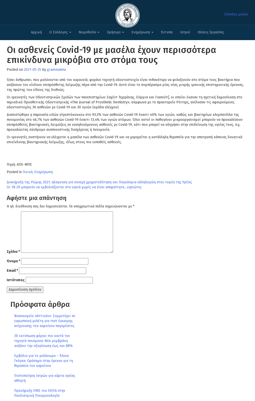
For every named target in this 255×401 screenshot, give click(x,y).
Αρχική (36, 32)
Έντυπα (167, 32)
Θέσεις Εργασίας (211, 32)
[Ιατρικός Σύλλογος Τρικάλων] (127, 14)
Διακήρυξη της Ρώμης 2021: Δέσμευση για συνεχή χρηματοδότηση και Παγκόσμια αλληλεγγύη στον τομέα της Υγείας (99, 182)
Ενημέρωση (141, 32)
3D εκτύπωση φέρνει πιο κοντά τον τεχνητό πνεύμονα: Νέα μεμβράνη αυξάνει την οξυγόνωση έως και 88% (43, 341)
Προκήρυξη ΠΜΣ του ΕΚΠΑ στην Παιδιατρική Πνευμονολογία (39, 393)
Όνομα (13, 261)
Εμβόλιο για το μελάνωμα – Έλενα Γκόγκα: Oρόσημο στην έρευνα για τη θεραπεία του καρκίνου (43, 361)
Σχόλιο (13, 252)
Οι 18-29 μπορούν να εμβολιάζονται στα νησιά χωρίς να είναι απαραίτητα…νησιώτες (74, 187)
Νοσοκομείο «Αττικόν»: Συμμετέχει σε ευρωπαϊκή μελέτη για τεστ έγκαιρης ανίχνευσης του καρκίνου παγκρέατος (44, 321)
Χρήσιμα (114, 32)
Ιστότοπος (16, 280)
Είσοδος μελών (236, 14)
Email (12, 270)
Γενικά (28, 172)
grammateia (56, 69)
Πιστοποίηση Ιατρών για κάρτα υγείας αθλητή (44, 378)
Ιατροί (185, 32)
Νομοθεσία (88, 32)
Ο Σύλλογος (59, 32)
